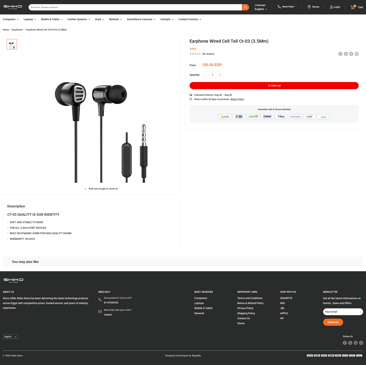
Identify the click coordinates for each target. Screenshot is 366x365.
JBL (282, 308)
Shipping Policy (246, 313)
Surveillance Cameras (139, 19)
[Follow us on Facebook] (345, 343)
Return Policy (237, 99)
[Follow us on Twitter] (350, 343)
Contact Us (243, 318)
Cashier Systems (77, 19)
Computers (9, 19)
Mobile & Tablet (50, 19)
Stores (241, 323)
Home (6, 29)
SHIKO (193, 49)
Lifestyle (165, 19)
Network (114, 19)
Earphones (17, 29)
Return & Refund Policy (250, 303)
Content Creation (188, 19)
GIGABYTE (286, 298)
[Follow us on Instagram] (356, 343)
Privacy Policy (245, 308)
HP (282, 318)
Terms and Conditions (249, 298)
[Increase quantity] (220, 75)
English (7, 336)
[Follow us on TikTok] (361, 343)
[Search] (245, 7)
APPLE (284, 313)
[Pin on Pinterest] (346, 53)
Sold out (276, 85)
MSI (282, 303)
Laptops (28, 19)
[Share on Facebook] (340, 53)
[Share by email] (357, 53)
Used (98, 19)
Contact (108, 314)
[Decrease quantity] (205, 75)
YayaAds (196, 355)
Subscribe (333, 322)
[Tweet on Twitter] (351, 53)
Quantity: (195, 74)
